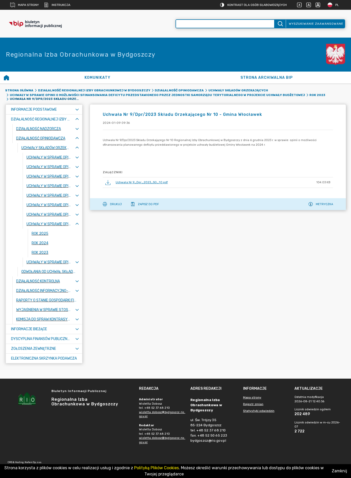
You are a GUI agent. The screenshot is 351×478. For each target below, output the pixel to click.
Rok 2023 (317, 95)
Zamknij (339, 470)
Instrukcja (61, 5)
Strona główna (19, 90)
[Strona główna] (6, 77)
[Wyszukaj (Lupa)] (280, 24)
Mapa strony (28, 5)
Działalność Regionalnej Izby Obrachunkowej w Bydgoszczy (94, 90)
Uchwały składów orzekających (238, 90)
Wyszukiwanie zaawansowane (316, 23)
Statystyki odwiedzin (258, 411)
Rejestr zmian (253, 404)
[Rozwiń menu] (77, 110)
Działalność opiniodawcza (179, 90)
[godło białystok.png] (335, 55)
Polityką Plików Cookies (156, 467)
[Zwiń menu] (77, 119)
